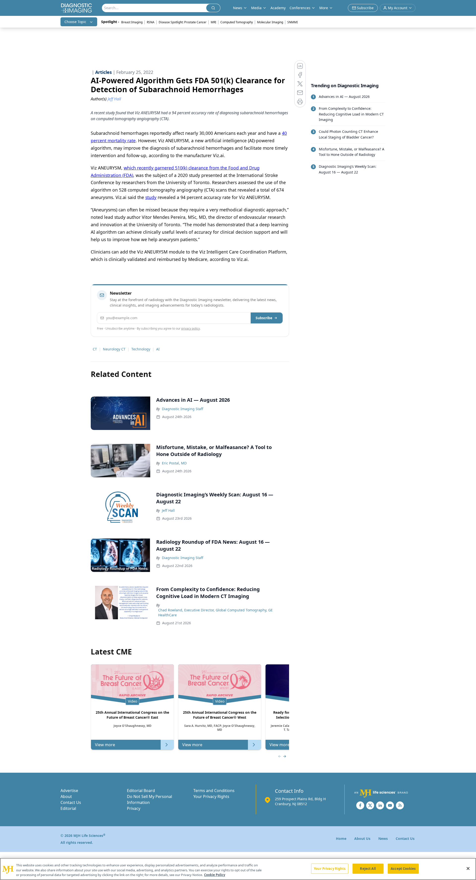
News (383, 838)
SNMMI (292, 22)
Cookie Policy (214, 875)
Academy (278, 7)
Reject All (368, 868)
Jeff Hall (168, 510)
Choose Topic (75, 21)
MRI (213, 22)
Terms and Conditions (214, 790)
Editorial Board (141, 790)
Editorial (68, 808)
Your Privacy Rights (211, 796)
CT (95, 349)
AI (158, 349)
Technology (140, 349)
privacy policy (190, 328)
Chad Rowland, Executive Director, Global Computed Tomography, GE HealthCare (215, 612)
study (150, 197)
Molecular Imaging (270, 22)
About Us (362, 838)
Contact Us (70, 802)
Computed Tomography (236, 22)
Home (341, 838)
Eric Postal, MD (174, 463)
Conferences (300, 7)
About (66, 796)
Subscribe (264, 317)
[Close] (468, 868)
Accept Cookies (403, 868)
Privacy (133, 808)
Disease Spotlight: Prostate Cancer (183, 22)
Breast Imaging (132, 22)
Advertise (69, 790)
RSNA (150, 22)
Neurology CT (114, 349)
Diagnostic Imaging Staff (182, 408)
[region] (238, 869)
